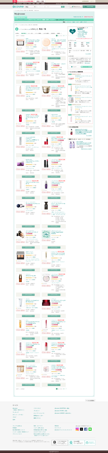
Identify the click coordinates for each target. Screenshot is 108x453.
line (90, 429)
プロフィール (32, 19)
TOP (14, 3)
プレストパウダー (30, 48)
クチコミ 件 (81, 31)
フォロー (52, 19)
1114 (59, 166)
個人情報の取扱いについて (19, 429)
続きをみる (87, 63)
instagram (77, 429)
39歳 (75, 42)
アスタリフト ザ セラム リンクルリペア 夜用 (58, 322)
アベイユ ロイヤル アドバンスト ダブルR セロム (33, 322)
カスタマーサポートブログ (40, 432)
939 (33, 166)
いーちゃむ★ (32, 29)
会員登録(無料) (85, 1)
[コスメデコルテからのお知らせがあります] (36, 62)
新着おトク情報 (40, 1)
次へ (64, 35)
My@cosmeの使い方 (78, 16)
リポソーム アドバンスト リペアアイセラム (58, 183)
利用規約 (15, 427)
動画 (44, 19)
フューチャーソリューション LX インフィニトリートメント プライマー (33, 89)
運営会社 (57, 425)
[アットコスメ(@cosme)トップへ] (18, 7)
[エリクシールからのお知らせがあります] (60, 86)
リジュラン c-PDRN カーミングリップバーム (32, 140)
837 (59, 349)
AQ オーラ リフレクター (57, 275)
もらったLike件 (83, 32)
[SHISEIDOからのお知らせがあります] (33, 86)
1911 (60, 328)
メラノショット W (55, 116)
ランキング (19, 3)
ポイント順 (30, 33)
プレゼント (37, 410)
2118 (59, 188)
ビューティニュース (39, 413)
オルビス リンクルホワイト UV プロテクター (32, 301)
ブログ (29, 3)
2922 (60, 94)
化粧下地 (28, 96)
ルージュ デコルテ (55, 161)
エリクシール (54, 86)
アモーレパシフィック (56, 230)
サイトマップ (58, 427)
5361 (59, 259)
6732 (33, 279)
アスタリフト (54, 320)
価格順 (58, 33)
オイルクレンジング (30, 71)
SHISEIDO (28, 86)
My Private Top (89, 16)
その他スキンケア (55, 48)
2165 (34, 237)
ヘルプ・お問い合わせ (39, 427)
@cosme (19, 409)
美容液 (27, 124)
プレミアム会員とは (17, 425)
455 (33, 328)
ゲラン (27, 320)
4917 (34, 122)
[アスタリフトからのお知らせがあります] (60, 320)
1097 (59, 144)
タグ (77, 22)
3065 (34, 257)
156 (58, 307)
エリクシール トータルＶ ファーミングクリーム (58, 88)
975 (33, 208)
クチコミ (39, 19)
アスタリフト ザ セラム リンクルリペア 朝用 (33, 345)
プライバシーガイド (17, 434)
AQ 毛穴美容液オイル (31, 64)
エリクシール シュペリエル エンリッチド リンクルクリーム (58, 255)
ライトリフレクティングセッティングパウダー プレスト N (33, 41)
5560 (34, 187)
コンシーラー (31, 260)
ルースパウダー (29, 210)
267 (58, 373)
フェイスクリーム (55, 96)
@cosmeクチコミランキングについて (63, 429)
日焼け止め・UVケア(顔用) (31, 307)
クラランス (28, 274)
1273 (33, 305)
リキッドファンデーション (31, 239)
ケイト (52, 62)
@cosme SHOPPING (62, 408)
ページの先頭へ (90, 400)
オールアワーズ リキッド (32, 232)
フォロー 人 (81, 35)
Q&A (34, 3)
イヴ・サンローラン (30, 230)
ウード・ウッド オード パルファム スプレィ (58, 204)
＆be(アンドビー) (29, 251)
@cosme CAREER (63, 413)
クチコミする (28, 58)
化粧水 (27, 189)
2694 (34, 69)
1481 (59, 280)
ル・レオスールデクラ (31, 366)
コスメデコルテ (29, 62)
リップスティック (58, 71)
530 (33, 94)
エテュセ (53, 38)
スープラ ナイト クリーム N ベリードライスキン (58, 301)
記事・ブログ (83, 22)
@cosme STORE (61, 410)
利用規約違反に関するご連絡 (40, 429)
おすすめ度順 (46, 33)
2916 (59, 120)
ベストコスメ (65, 3)
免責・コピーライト (38, 425)
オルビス (27, 298)
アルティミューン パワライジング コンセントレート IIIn (32, 117)
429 (59, 46)
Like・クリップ (60, 19)
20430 (34, 46)
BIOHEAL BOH (29, 159)
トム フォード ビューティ (56, 202)
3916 (34, 371)
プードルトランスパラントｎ (33, 203)
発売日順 (53, 33)
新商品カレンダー (38, 415)
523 (59, 210)
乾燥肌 (87, 42)
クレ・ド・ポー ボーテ (30, 202)
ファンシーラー (29, 253)
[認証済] (80, 29)
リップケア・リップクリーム (32, 147)
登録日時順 (23, 33)
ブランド (25, 3)
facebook (85, 429)
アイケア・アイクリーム (57, 190)
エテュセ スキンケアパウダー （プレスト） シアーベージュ (58, 41)
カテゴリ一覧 (59, 3)
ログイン (92, 1)
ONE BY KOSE (54, 114)
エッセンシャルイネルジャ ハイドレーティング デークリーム (58, 368)
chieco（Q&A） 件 (82, 33)
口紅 (53, 71)
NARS (27, 38)
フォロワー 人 (81, 36)
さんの (84, 38)
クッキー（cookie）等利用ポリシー (21, 432)
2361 (60, 69)
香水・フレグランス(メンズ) (59, 214)
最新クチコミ (37, 418)
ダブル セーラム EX (31, 275)
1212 (34, 350)
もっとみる (88, 53)
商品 (64, 22)
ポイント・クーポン (18, 414)
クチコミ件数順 (38, 33)
